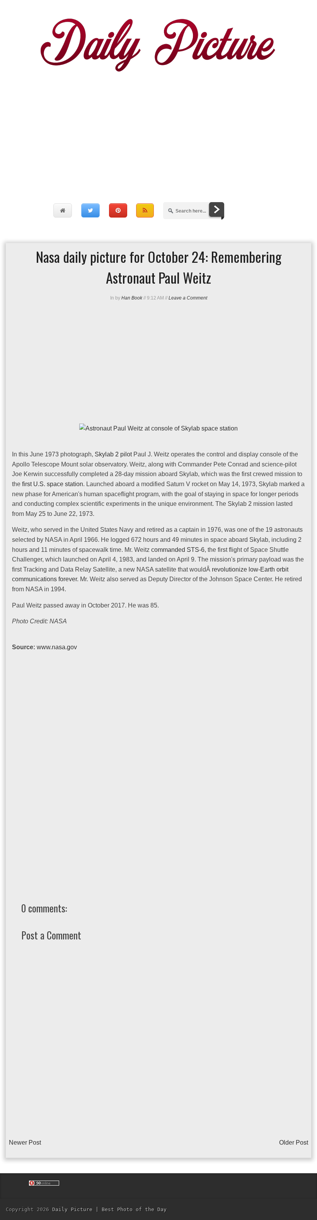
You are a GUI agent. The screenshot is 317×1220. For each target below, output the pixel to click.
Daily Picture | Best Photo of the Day (109, 1209)
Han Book (131, 298)
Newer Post (25, 1142)
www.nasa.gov (57, 647)
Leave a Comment (188, 298)
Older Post (293, 1142)
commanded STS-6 (178, 549)
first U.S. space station (52, 484)
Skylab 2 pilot (113, 454)
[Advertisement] (158, 129)
